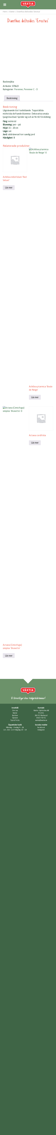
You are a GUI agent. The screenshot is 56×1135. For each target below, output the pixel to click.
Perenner (18, 89)
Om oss (15, 710)
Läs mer (8, 187)
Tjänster (15, 718)
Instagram (41, 730)
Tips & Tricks (14, 720)
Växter (15, 713)
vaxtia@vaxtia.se (41, 720)
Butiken (15, 715)
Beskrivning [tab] (12, 98)
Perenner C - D (31, 89)
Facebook (41, 727)
